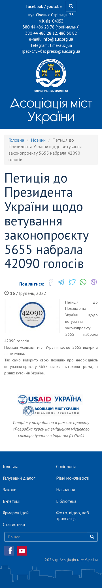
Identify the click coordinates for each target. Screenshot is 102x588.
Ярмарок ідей (16, 512)
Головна (16, 140)
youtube (54, 6)
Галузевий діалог (19, 478)
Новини (38, 140)
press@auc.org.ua (63, 51)
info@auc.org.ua (58, 39)
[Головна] (51, 75)
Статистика (14, 524)
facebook (34, 6)
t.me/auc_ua (61, 45)
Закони (9, 489)
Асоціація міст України (51, 109)
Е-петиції (12, 501)
